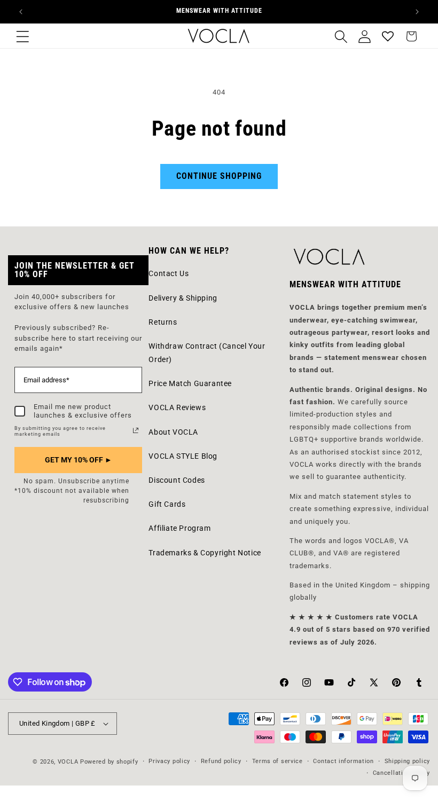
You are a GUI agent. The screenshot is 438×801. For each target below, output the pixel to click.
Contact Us (168, 273)
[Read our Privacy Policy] (135, 430)
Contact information (343, 761)
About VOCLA (173, 432)
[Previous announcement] (21, 11)
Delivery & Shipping (182, 298)
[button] (22, 36)
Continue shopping (219, 176)
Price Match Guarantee (190, 383)
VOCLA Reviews (177, 407)
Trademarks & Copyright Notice (204, 552)
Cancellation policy (401, 772)
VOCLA (68, 761)
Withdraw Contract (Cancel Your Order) (206, 353)
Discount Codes (176, 480)
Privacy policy (169, 761)
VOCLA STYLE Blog (182, 456)
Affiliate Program (179, 528)
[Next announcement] (417, 11)
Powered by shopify (109, 761)
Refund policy (221, 761)
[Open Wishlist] (388, 36)
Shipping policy (408, 761)
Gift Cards (166, 504)
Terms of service (277, 761)
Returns (162, 322)
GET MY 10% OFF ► (78, 460)
